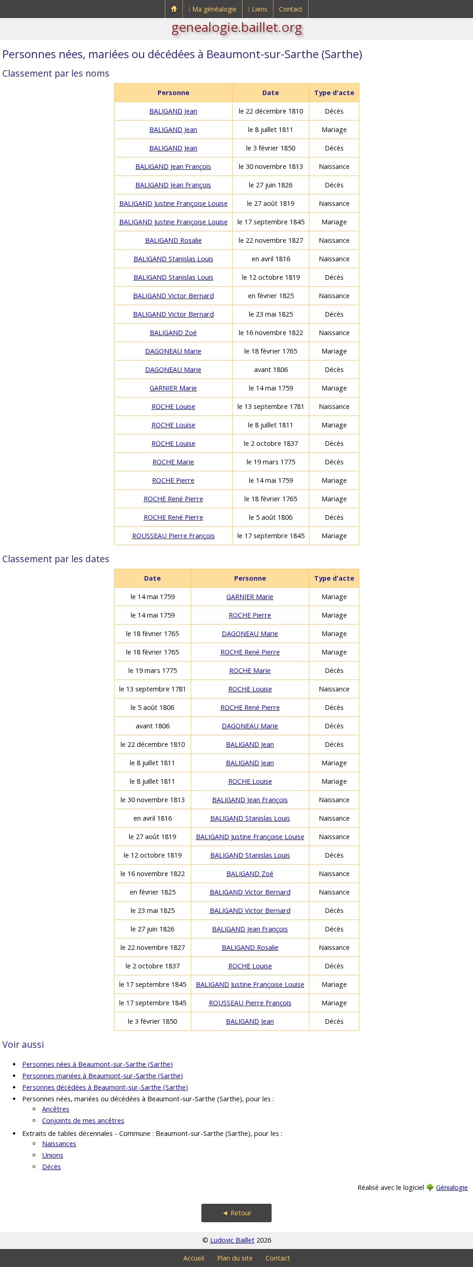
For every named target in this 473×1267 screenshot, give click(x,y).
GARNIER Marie (173, 388)
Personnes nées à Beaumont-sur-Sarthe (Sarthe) (97, 1064)
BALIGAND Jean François (173, 166)
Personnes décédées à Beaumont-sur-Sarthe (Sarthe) (105, 1087)
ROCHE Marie (173, 461)
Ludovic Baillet (232, 1240)
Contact (291, 9)
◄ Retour (237, 1212)
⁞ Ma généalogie (212, 9)
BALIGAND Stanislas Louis (173, 258)
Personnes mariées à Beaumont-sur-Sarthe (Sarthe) (102, 1075)
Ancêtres (55, 1109)
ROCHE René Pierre (173, 498)
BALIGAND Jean (173, 111)
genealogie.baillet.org (236, 27)
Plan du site (235, 1258)
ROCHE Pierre (173, 480)
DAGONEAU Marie (173, 351)
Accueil (193, 1258)
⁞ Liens (257, 9)
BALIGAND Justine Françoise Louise (173, 203)
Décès (51, 1166)
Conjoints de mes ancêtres (83, 1120)
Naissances (59, 1143)
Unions (52, 1155)
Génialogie (452, 1187)
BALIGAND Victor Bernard (173, 295)
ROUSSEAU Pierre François (173, 535)
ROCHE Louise (173, 406)
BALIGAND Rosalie (173, 240)
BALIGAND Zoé (173, 332)
